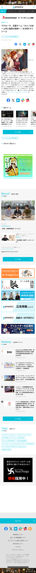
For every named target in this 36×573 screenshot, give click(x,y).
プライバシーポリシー (18, 550)
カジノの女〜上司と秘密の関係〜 (10, 36)
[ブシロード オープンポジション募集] (18, 17)
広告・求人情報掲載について (18, 537)
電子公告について (18, 544)
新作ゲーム (5, 22)
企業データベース (12, 11)
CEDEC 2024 (21, 437)
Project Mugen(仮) (21, 440)
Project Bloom (30, 443)
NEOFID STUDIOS (6, 449)
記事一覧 (3, 11)
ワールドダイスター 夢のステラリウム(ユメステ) (13, 446)
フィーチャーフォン (13, 92)
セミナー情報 (31, 11)
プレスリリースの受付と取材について (18, 540)
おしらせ (18, 547)
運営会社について (18, 534)
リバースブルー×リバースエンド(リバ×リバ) (13, 443)
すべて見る (18, 132)
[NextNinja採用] (18, 470)
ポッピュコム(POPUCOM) (8, 440)
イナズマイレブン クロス (8, 434)
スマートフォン (23, 92)
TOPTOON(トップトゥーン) (9, 437)
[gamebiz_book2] (18, 166)
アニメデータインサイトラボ (23, 434)
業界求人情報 (22, 11)
